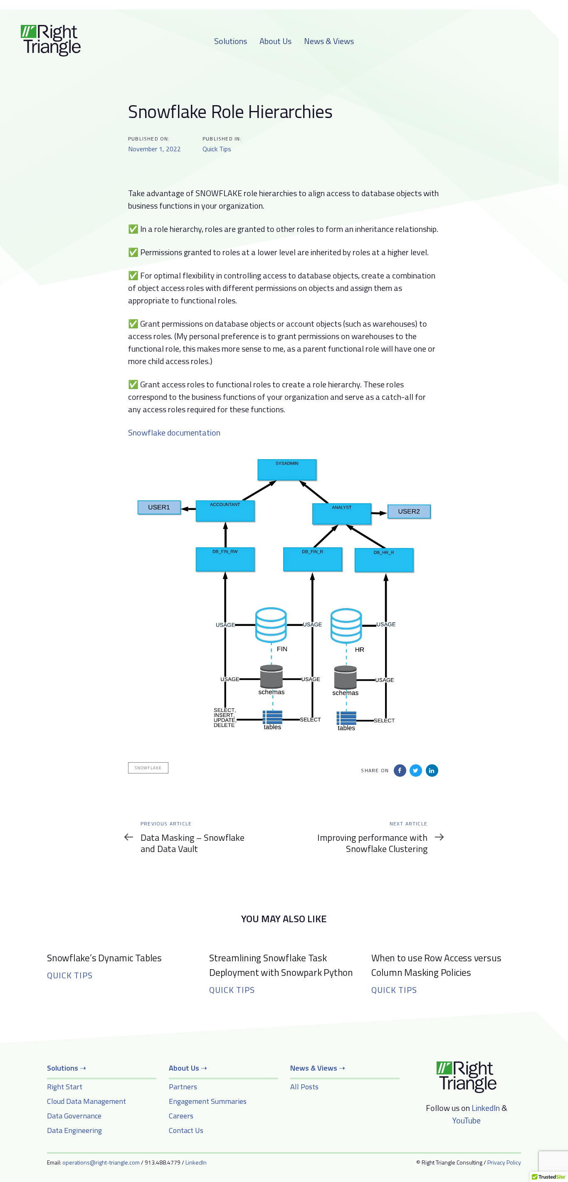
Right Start (64, 1086)
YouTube (466, 1120)
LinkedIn (486, 1107)
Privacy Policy (504, 1162)
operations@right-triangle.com (101, 1162)
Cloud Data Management (86, 1101)
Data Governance (74, 1115)
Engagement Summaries (208, 1101)
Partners (183, 1086)
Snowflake (148, 768)
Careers (181, 1115)
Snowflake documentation (174, 432)
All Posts (304, 1086)
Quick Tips (217, 149)
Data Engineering (74, 1130)
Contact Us (186, 1130)
